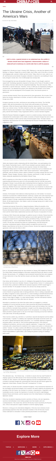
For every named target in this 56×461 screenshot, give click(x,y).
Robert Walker (14, 20)
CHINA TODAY (28, 417)
